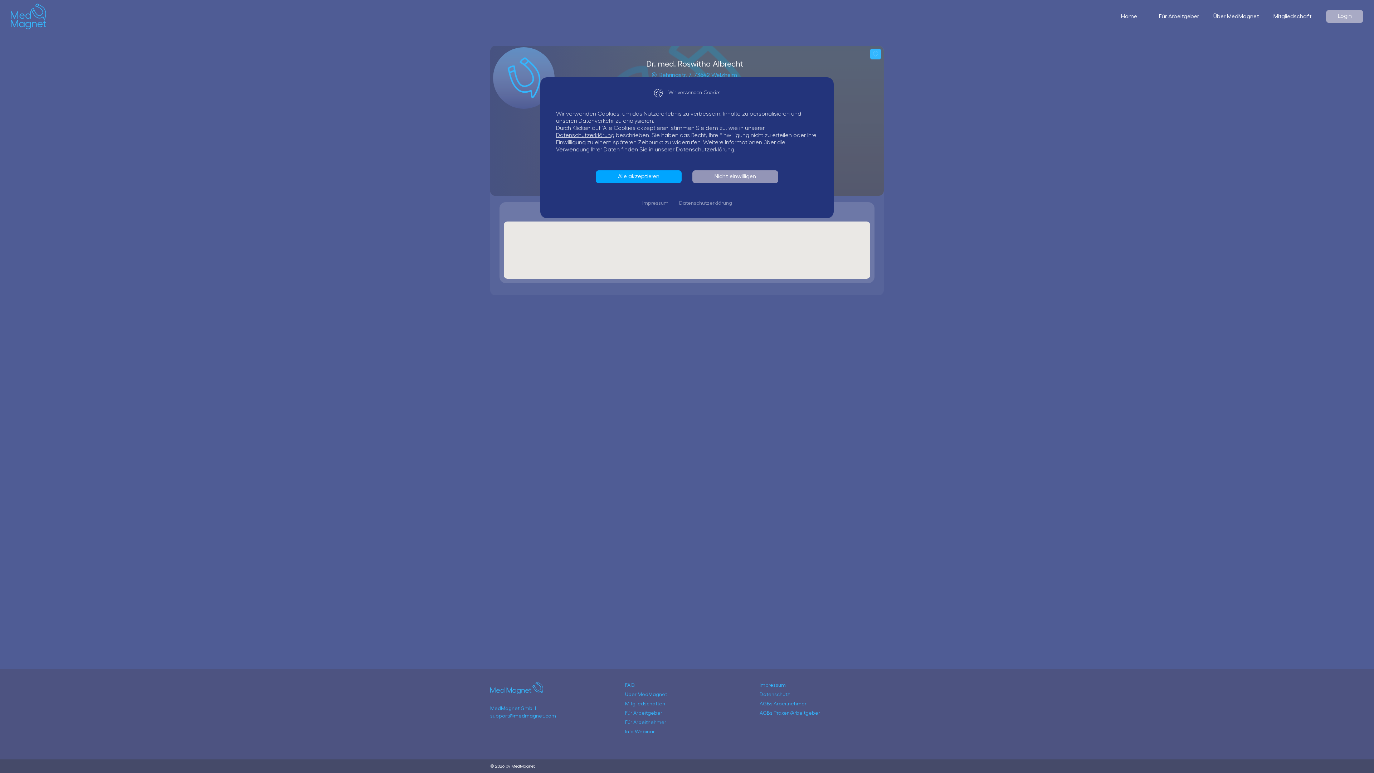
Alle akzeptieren (638, 176)
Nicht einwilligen (735, 176)
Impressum (655, 203)
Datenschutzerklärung (585, 135)
